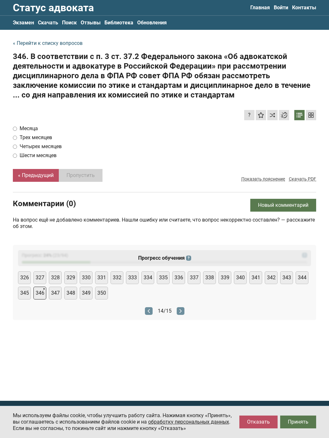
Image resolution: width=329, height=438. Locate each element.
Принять (298, 422)
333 (132, 277)
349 (86, 293)
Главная (260, 7)
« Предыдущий (36, 175)
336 (178, 277)
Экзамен (23, 23)
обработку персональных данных (188, 422)
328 (55, 277)
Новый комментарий (283, 205)
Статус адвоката (53, 8)
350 (101, 293)
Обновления (152, 23)
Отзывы (91, 23)
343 (286, 277)
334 (148, 277)
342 (271, 277)
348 (71, 293)
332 (117, 277)
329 (71, 277)
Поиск (69, 23)
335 (163, 277)
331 (101, 277)
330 (86, 277)
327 (40, 277)
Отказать (258, 422)
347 (55, 293)
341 (256, 277)
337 (194, 277)
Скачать (48, 23)
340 (240, 277)
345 (24, 293)
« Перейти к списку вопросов (48, 43)
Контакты (304, 7)
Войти (281, 7)
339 (225, 277)
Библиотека (118, 23)
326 (24, 277)
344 (302, 277)
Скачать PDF (302, 178)
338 (209, 277)
